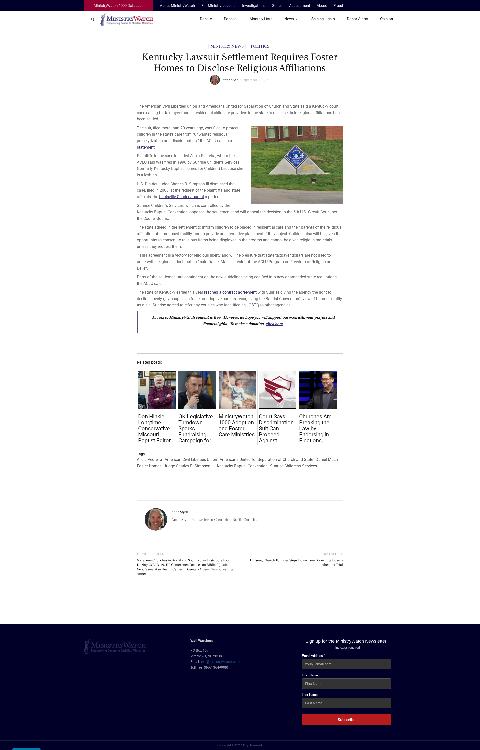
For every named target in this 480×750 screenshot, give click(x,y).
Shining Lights (323, 19)
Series (277, 5)
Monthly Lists (261, 19)
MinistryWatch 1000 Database (119, 5)
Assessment (299, 5)
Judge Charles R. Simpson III (189, 466)
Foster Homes (149, 466)
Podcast (231, 19)
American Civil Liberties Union (191, 459)
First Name (310, 675)
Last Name (310, 695)
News (289, 19)
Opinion (386, 19)
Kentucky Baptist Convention (242, 466)
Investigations (254, 5)
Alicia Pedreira (149, 459)
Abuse (322, 5)
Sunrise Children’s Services (293, 466)
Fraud (338, 5)
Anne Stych (230, 80)
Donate (206, 19)
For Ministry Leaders (219, 5)
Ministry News (227, 46)
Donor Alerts (357, 19)
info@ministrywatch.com (220, 662)
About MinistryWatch (177, 5)
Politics (260, 46)
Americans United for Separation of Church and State (266, 459)
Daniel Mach (327, 459)
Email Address (313, 656)
